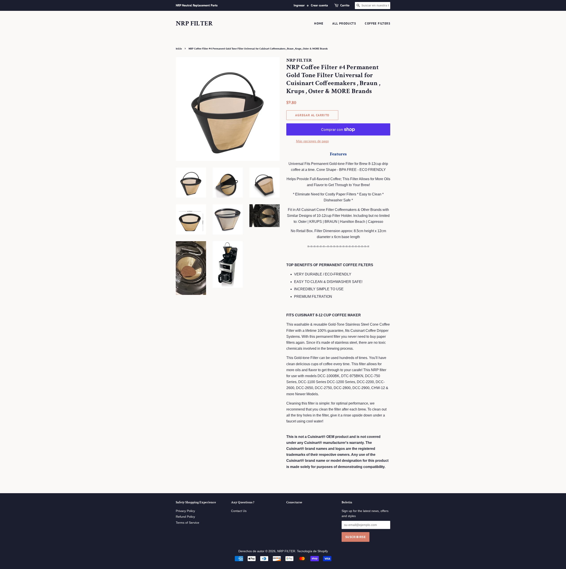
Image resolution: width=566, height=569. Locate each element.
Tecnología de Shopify (312, 551)
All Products (344, 23)
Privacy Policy (185, 511)
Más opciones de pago (312, 141)
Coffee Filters (377, 23)
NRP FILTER (194, 24)
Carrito (345, 5)
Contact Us (239, 511)
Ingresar (299, 5)
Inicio (179, 48)
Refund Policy (185, 516)
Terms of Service (187, 522)
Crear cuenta (319, 5)
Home (318, 23)
